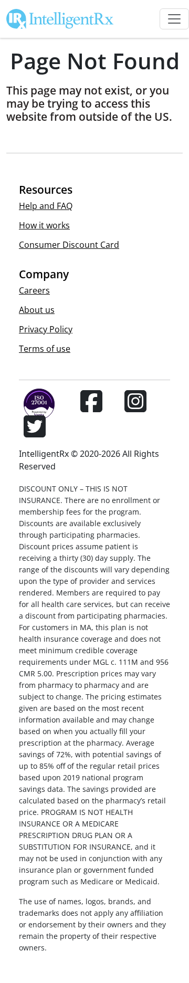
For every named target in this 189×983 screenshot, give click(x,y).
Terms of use (44, 348)
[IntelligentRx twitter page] (34, 432)
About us (37, 310)
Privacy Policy (45, 329)
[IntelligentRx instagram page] (135, 407)
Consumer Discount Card (69, 244)
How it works (44, 225)
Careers (34, 290)
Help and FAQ (45, 206)
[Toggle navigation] (174, 18)
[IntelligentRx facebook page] (91, 407)
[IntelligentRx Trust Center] (34, 407)
